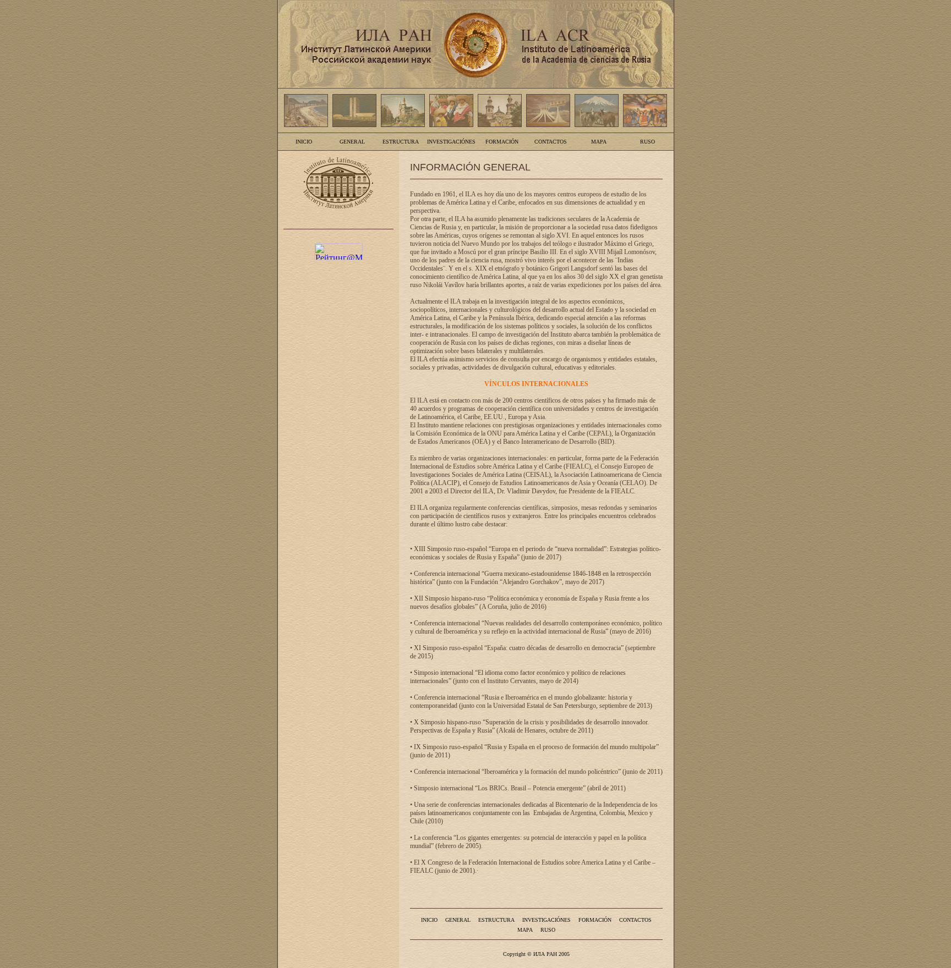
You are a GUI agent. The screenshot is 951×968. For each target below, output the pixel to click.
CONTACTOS (550, 142)
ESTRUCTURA (400, 142)
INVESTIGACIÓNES (451, 142)
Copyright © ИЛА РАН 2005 (536, 954)
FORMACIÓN (501, 142)
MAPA (598, 142)
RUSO (647, 142)
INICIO (304, 142)
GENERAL (352, 142)
